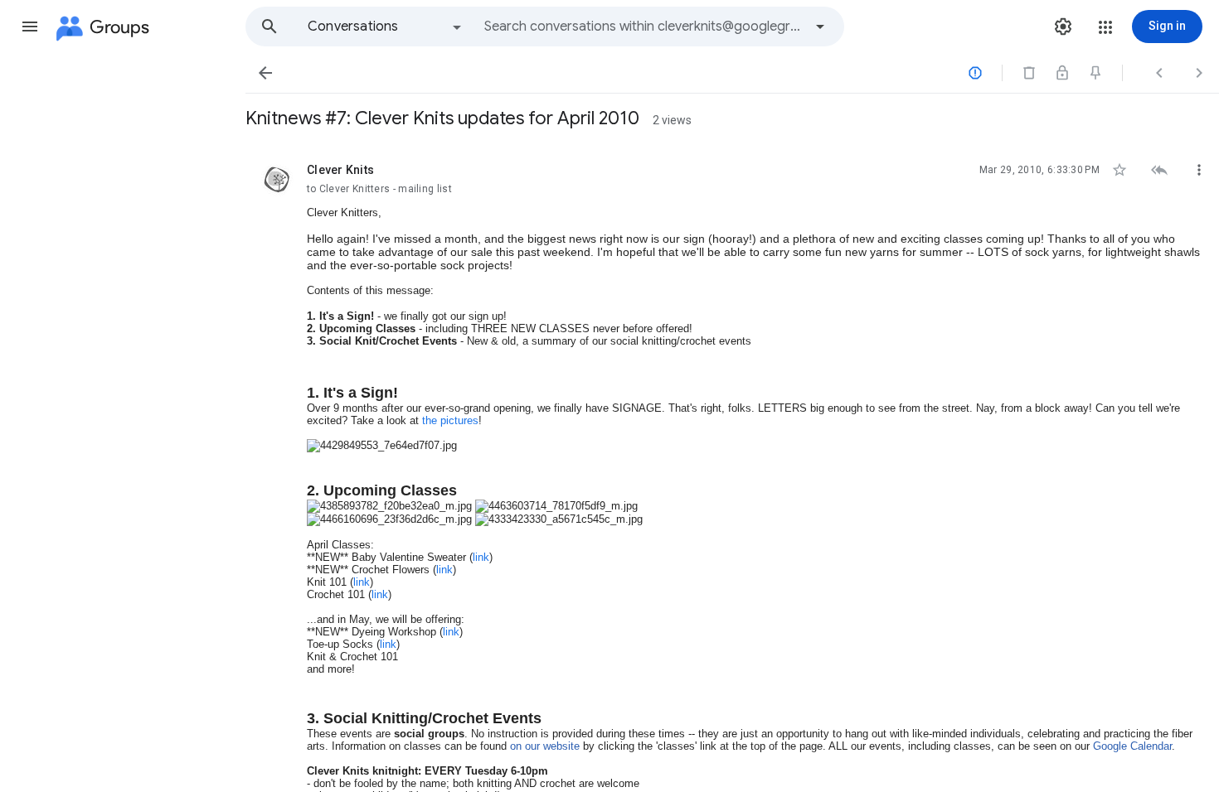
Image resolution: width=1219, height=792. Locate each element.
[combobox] (643, 26)
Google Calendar (1132, 746)
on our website (545, 746)
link (481, 557)
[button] (30, 26)
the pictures (450, 420)
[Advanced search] (820, 26)
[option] (385, 26)
